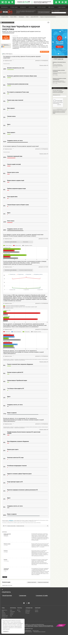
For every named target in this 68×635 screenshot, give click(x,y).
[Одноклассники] (3, 46)
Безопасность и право (8, 22)
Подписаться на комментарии (43, 582)
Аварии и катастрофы (11, 525)
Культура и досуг (5, 616)
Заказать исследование (44, 12)
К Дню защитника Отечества (7, 534)
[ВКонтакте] (2, 46)
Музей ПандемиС (7, 595)
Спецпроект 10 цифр (42, 595)
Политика (52, 7)
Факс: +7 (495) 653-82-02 (26, 630)
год (62, 59)
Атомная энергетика (20, 525)
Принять (5, 631)
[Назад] (24, 603)
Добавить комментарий (32, 582)
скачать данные (45, 51)
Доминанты (5, 7)
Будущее (3, 612)
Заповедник (21, 16)
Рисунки (11, 614)
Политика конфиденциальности (26, 631)
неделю (55, 59)
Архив (19, 611)
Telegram (28, 611)
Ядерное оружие (7, 543)
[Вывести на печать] (48, 22)
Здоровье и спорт (5, 615)
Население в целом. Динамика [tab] (10, 241)
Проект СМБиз (13, 16)
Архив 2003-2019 (34, 16)
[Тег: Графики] (47, 525)
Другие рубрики (62, 7)
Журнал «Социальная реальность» (48, 16)
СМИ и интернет (42, 7)
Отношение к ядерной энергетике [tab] (25, 270)
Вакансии (36, 611)
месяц (59, 59)
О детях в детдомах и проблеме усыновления (59, 71)
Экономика (32, 7)
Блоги (11, 615)
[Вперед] (29, 603)
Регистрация (57, 10)
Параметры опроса (8, 60)
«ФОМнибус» (11, 520)
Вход (52, 10)
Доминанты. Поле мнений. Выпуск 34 (59, 63)
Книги (27, 16)
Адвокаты (6, 550)
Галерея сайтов (4, 16)
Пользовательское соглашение (39, 631)
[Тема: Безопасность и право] (1, 22)
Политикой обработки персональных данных (59, 112)
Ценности (24, 7)
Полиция (5, 559)
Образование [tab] (25, 241)
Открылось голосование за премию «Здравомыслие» (59, 79)
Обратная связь (36, 630)
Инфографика (12, 611)
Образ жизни (15, 7)
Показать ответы (43, 65)
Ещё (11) (3, 618)
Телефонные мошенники (6, 569)
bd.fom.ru (29, 624)
